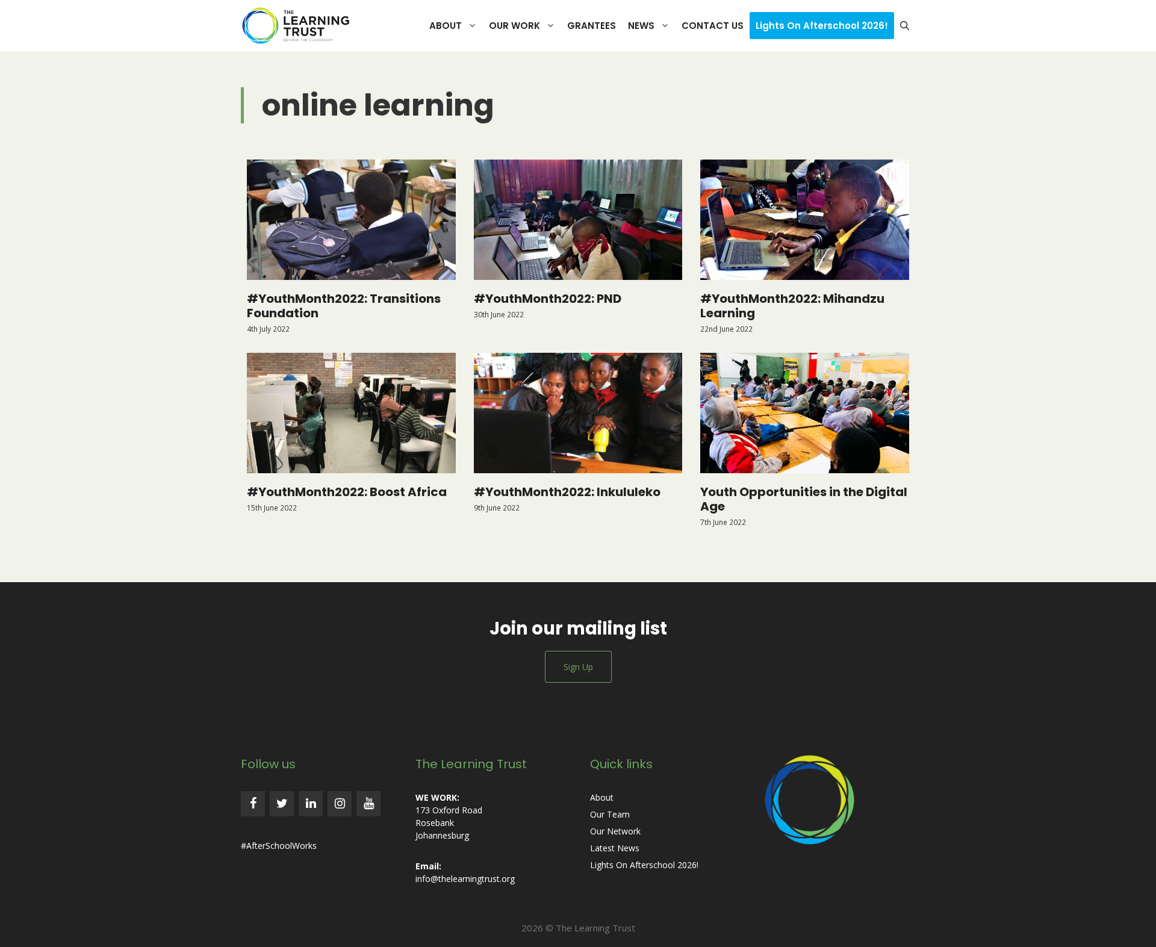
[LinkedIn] (311, 803)
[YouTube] (368, 803)
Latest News (614, 848)
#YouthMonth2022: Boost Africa (347, 491)
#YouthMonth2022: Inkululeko (567, 491)
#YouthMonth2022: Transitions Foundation (344, 305)
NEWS (641, 25)
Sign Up (578, 666)
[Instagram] (340, 803)
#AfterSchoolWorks (279, 845)
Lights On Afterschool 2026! (822, 25)
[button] (904, 25)
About (602, 797)
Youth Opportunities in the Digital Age (803, 499)
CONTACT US (713, 25)
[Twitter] (282, 803)
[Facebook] (253, 803)
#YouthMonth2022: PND (547, 298)
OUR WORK (514, 25)
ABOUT (445, 25)
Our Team (610, 814)
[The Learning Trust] (299, 25)
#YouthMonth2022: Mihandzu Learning (792, 305)
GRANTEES (591, 25)
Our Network (615, 831)
